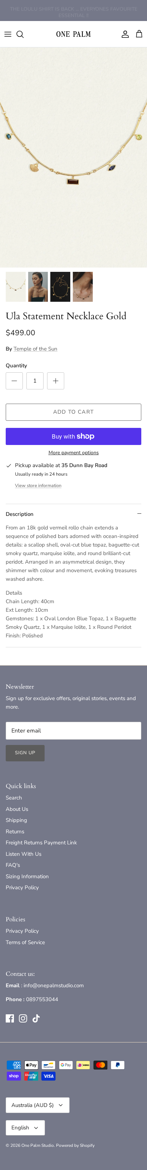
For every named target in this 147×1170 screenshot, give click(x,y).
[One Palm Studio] (73, 34)
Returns (15, 831)
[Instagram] (23, 1018)
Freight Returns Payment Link (41, 842)
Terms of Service (25, 942)
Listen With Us (23, 854)
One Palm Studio (37, 1145)
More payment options (74, 453)
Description (20, 514)
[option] (73, 157)
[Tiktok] (36, 1018)
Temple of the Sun (35, 348)
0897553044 (42, 999)
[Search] (23, 34)
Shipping (16, 820)
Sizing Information (27, 876)
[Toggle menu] (8, 34)
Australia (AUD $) (32, 1105)
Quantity (16, 365)
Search (14, 797)
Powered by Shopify (75, 1145)
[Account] (123, 34)
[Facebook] (10, 1018)
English (20, 1127)
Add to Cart (73, 411)
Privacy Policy (22, 887)
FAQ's (13, 865)
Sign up (25, 753)
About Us (17, 809)
